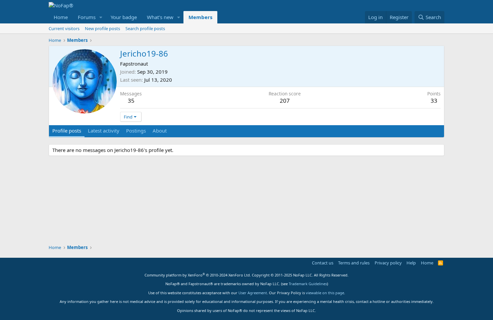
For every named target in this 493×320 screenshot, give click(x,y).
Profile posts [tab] (66, 130)
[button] (101, 17)
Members (200, 17)
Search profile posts (145, 28)
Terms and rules (354, 263)
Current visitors (64, 28)
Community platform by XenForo (198, 274)
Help (411, 263)
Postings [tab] (136, 130)
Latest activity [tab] (103, 130)
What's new (160, 17)
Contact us (322, 263)
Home (61, 17)
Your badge (124, 17)
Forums (87, 17)
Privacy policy (388, 263)
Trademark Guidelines (308, 283)
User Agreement (252, 292)
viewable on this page (325, 292)
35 (131, 100)
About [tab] (160, 130)
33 (434, 100)
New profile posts (102, 28)
